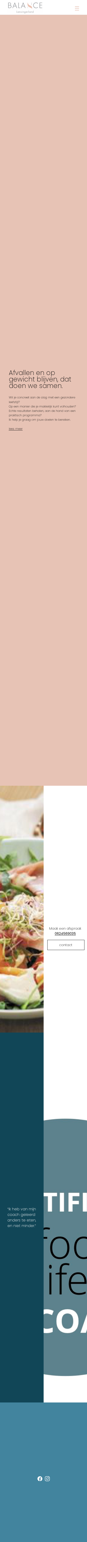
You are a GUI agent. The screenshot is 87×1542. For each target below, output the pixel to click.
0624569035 (65, 933)
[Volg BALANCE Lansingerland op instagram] (47, 1479)
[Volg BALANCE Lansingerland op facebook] (40, 1479)
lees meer (16, 429)
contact (65, 945)
